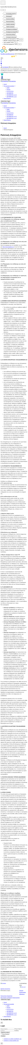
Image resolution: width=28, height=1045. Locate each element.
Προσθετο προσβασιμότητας (7, 54)
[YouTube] (1, 63)
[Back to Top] (2, 58)
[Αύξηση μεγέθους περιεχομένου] (22, 39)
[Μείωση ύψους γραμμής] (15, 42)
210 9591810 (5, 67)
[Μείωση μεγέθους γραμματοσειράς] (20, 40)
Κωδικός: (17, 1030)
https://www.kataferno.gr (8, 246)
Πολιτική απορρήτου (5, 988)
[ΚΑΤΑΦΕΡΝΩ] (8, 81)
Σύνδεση (3, 1036)
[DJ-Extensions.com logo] (14, 52)
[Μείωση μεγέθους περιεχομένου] (20, 39)
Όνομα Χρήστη (18, 1028)
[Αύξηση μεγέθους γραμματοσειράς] (22, 40)
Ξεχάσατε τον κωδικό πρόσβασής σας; (13, 1038)
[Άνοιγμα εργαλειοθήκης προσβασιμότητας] (3, 3)
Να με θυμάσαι (5, 1034)
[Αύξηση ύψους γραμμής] (17, 42)
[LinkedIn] (1, 61)
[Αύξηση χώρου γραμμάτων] (21, 44)
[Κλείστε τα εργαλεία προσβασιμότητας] (4, 10)
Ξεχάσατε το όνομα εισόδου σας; (11, 1040)
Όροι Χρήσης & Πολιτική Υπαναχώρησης (10, 997)
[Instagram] (1, 65)
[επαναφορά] (2, 10)
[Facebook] (1, 60)
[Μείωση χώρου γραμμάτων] (18, 44)
